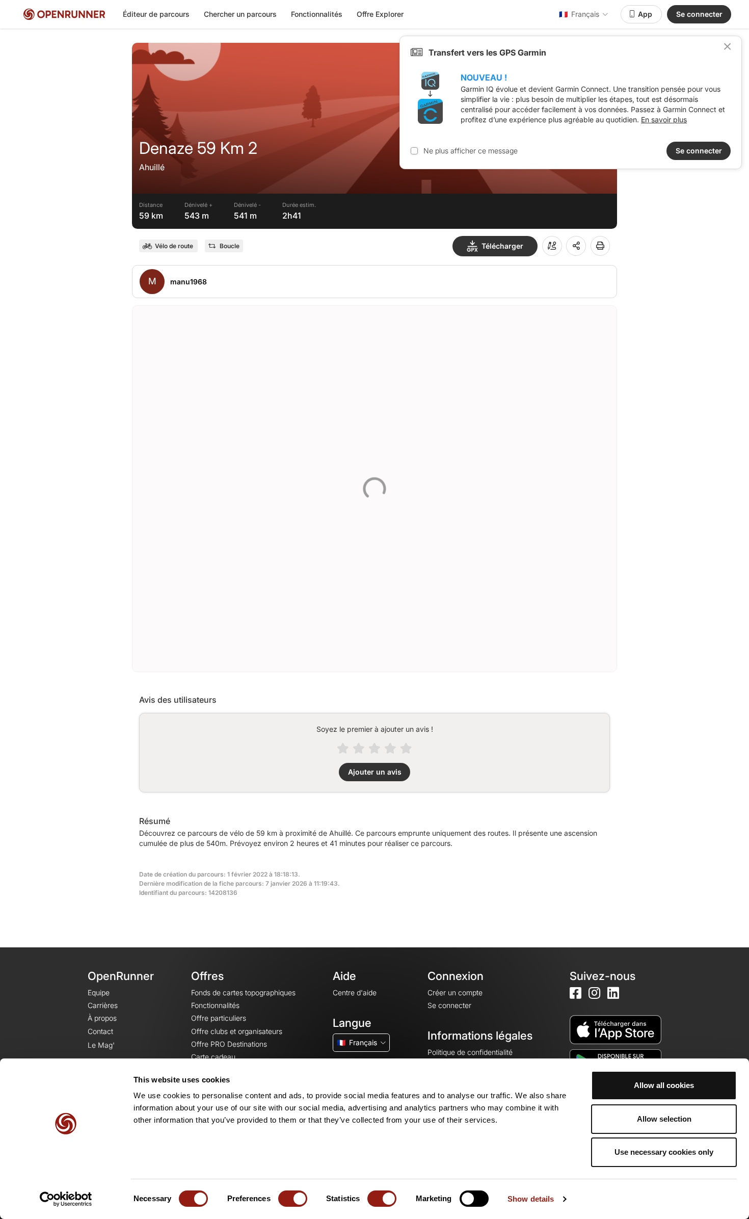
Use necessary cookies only (663, 1152)
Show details (530, 1199)
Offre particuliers (218, 1018)
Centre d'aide (355, 992)
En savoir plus (664, 119)
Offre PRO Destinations (229, 1044)
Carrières (103, 1005)
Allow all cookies (664, 1085)
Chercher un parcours (240, 14)
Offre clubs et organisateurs (236, 1031)
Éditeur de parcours (156, 14)
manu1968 (188, 281)
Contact (100, 1031)
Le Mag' (101, 1045)
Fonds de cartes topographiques (243, 992)
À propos (102, 1018)
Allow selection (664, 1119)
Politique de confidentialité (470, 1052)
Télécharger (502, 246)
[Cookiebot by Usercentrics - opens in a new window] (66, 1199)
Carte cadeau (213, 1056)
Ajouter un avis (375, 771)
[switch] (292, 1198)
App (645, 14)
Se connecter (699, 14)
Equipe (99, 992)
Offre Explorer (380, 14)
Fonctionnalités (316, 14)
